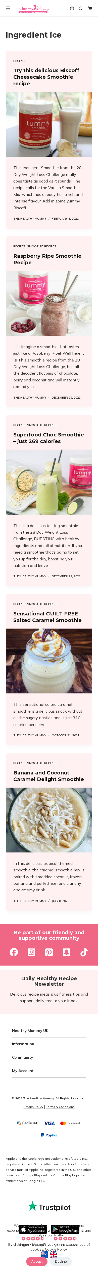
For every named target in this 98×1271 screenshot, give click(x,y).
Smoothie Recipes (42, 246)
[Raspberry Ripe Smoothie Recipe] (49, 303)
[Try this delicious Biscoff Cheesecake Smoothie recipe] (49, 124)
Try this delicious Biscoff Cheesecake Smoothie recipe (46, 77)
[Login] (72, 8)
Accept (36, 1261)
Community (22, 1057)
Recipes (19, 61)
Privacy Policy (33, 1107)
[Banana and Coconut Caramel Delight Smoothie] (49, 820)
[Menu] (8, 8)
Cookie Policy (56, 1249)
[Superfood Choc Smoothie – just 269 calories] (49, 482)
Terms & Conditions (60, 1107)
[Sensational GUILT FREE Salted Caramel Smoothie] (49, 661)
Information (23, 1044)
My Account (23, 1071)
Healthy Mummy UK (30, 1030)
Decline (61, 1261)
